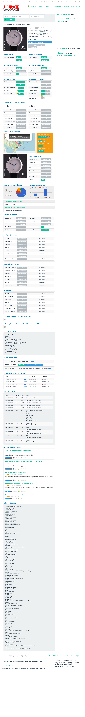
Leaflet (19, 152)
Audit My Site (61, 21)
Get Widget (33, 47)
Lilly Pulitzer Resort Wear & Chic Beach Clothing (19, 483)
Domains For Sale (47, 1)
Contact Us (76, 1)
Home (30, 1)
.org (40, 33)
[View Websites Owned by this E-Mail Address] (49, 368)
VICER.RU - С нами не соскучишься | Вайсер (18, 450)
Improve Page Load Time (38, 1)
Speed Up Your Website (63, 14)
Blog (80, 1)
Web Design (54, 1)
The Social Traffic (9, 665)
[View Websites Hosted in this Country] (44, 141)
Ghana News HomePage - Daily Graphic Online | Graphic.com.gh (23, 461)
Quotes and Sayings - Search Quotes (15, 472)
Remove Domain (69, 1)
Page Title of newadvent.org (13, 201)
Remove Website (52, 655)
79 (43, 93)
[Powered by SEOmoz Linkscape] (42, 95)
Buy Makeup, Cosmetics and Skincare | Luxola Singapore (21, 494)
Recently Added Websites (76, 655)
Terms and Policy (60, 655)
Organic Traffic (63, 48)
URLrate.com (79, 656)
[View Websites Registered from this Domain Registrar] (32, 361)
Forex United (60, 53)
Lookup (10, 19)
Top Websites (67, 655)
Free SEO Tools (61, 1)
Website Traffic (71, 18)
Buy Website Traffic (62, 52)
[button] (20, 142)
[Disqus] (42, 694)
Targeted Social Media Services (66, 55)
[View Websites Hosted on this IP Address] (48, 136)
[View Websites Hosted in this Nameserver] (25, 379)
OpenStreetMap (25, 152)
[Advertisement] (69, 34)
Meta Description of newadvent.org (15, 207)
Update (42, 45)
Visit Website (34, 45)
